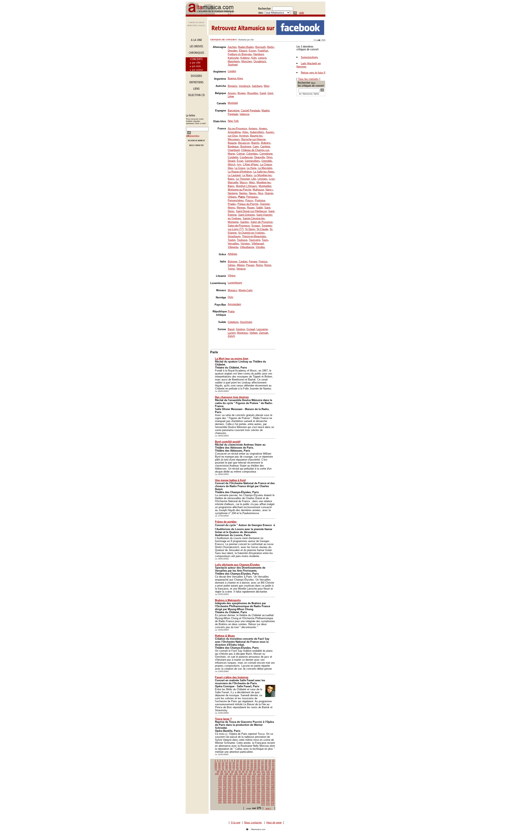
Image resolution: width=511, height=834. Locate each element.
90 (222, 771)
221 (258, 793)
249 (220, 800)
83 (255, 769)
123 (249, 776)
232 (253, 795)
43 (234, 765)
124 (253, 776)
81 (248, 769)
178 (225, 787)
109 (241, 773)
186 (263, 787)
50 (259, 765)
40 (223, 765)
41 (226, 765)
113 (259, 773)
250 (225, 800)
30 (248, 763)
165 (220, 784)
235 (268, 795)
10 (237, 760)
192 (234, 789)
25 (230, 763)
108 (236, 773)
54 (273, 765)
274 (268, 804)
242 (244, 798)
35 (266, 763)
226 (225, 795)
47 (248, 765)
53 (269, 765)
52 (266, 765)
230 (244, 795)
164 (272, 782)
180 (234, 787)
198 (263, 789)
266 (244, 802)
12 (244, 760)
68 (262, 767)
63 (244, 767)
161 (258, 782)
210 (263, 791)
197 (258, 789)
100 (258, 771)
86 (266, 769)
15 (255, 760)
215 (229, 793)
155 (229, 782)
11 (241, 760)
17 (262, 760)
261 (220, 802)
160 (253, 782)
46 (244, 765)
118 (225, 776)
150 (263, 780)
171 (249, 784)
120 (234, 776)
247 (268, 798)
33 (259, 763)
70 (269, 767)
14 (252, 760)
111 (250, 773)
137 (258, 778)
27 (237, 763)
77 (234, 769)
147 (249, 780)
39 (219, 765)
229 (239, 795)
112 (254, 773)
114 (263, 773)
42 (230, 765)
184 (253, 787)
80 (244, 769)
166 (225, 784)
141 (220, 780)
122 (244, 776)
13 (248, 760)
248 (272, 798)
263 (229, 802)
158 (244, 782)
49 (255, 765)
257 (258, 800)
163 (268, 782)
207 (249, 791)
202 (225, 791)
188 (272, 787)
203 (230, 791)
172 (253, 784)
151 (268, 780)
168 (234, 784)
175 (268, 784)
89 (218, 771)
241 (239, 798)
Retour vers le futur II (313, 72)
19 (269, 760)
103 (272, 771)
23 (223, 763)
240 (234, 798)
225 (220, 795)
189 (220, 789)
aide (301, 12)
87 (269, 769)
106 (226, 773)
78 (237, 769)
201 (220, 791)
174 (263, 784)
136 (253, 778)
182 (244, 787)
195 (249, 789)
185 (258, 787)
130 (225, 778)
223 (268, 793)
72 (216, 769)
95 (240, 771)
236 (272, 795)
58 (226, 767)
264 (234, 802)
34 (262, 763)
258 (263, 800)
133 (239, 778)
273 (263, 804)
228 (234, 795)
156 (234, 782)
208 (254, 791)
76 (230, 769)
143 (229, 780)
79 (241, 769)
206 (244, 791)
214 (225, 793)
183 (249, 787)
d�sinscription (192, 136)
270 (263, 802)
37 (273, 763)
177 (220, 787)
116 (272, 773)
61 (237, 767)
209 (258, 791)
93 (232, 771)
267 (249, 802)
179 (229, 787)
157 (239, 782)
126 (263, 776)
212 (272, 791)
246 (263, 798)
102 (268, 771)
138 (263, 778)
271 (268, 802)
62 (241, 767)
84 (259, 769)
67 (259, 767)
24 (226, 763)
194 (244, 789)
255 (249, 800)
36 (269, 763)
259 (268, 800)
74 (223, 769)
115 (268, 773)
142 (225, 780)
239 (229, 798)
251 (229, 800)
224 (272, 793)
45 (241, 765)
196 (253, 789)
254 (244, 800)
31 (252, 763)
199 (268, 789)
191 (229, 789)
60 (234, 767)
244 (253, 798)
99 (254, 771)
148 (253, 780)
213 (220, 793)
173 (258, 784)
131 (229, 778)
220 (253, 793)
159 (249, 782)
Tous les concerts (308, 78)
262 (225, 802)
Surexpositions (309, 57)
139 (268, 778)
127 (268, 776)
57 (223, 767)
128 (272, 776)
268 (253, 802)
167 (229, 784)
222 (263, 793)
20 (273, 760)
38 (216, 765)
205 (239, 791)
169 (239, 784)
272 (272, 802)
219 (249, 793)
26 (234, 763)
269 (258, 802)
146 (244, 780)
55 (216, 767)
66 (255, 767)
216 (234, 793)
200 (272, 789)
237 (220, 798)
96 (243, 771)
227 (229, 795)
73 (219, 769)
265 (239, 802)
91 (225, 771)
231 (249, 795)
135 (249, 778)
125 (258, 776)
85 (262, 769)
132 (234, 778)
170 (244, 784)
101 (263, 771)
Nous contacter (253, 822)
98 (250, 771)
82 (252, 769)
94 (236, 771)
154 (225, 782)
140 (272, 778)
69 (266, 767)
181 (239, 787)
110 (245, 773)
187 (268, 787)
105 (221, 773)
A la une (235, 822)
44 (237, 765)
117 (220, 776)
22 (219, 763)
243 (249, 798)
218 (244, 793)
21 (216, 763)
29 (244, 763)
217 (239, 793)
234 (263, 795)
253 (239, 800)
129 (220, 778)
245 (258, 798)
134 (244, 778)
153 (220, 782)
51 (262, 765)
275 (272, 804)
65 (252, 767)
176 (272, 784)
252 (234, 800)
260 (272, 800)
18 (266, 760)
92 (229, 771)
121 (239, 776)
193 (239, 789)
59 (230, 767)
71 (273, 767)
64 (248, 767)
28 (241, 763)
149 (258, 780)
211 (268, 791)
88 (273, 769)
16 (259, 760)
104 (217, 773)
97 (247, 771)
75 (226, 769)
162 (263, 782)
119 (229, 776)
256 (253, 800)
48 (252, 765)
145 (239, 780)
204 (234, 791)
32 (255, 763)
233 (258, 795)
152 (272, 780)
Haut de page (274, 822)
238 (225, 798)
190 (225, 789)
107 (231, 773)
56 (219, 767)
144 (234, 780)
